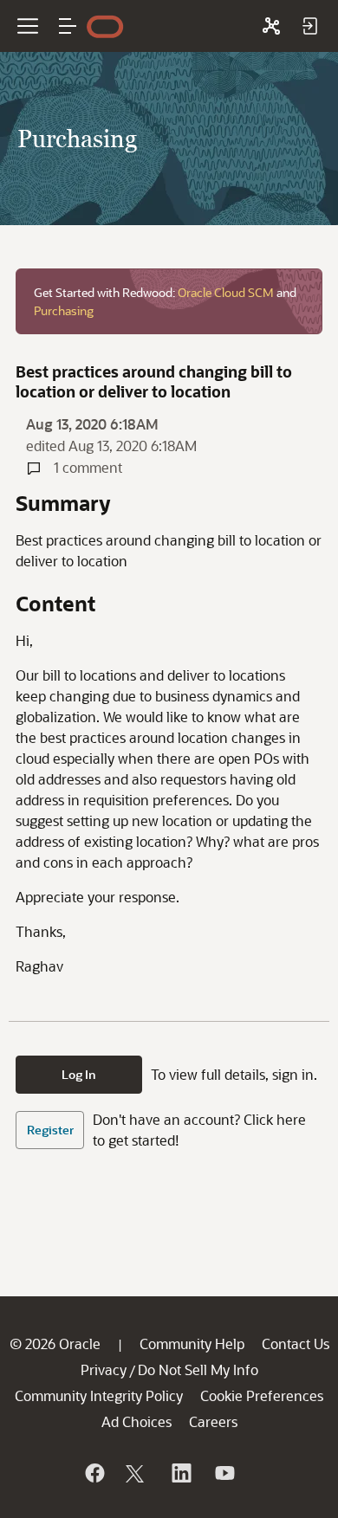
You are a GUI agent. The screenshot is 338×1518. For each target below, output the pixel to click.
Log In (79, 1074)
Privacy (104, 1369)
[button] (68, 26)
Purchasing (64, 310)
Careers (213, 1421)
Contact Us (295, 1343)
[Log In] (309, 26)
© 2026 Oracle (55, 1343)
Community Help (192, 1343)
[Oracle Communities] (271, 26)
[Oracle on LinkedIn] (180, 1473)
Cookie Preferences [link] (261, 1395)
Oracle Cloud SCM (226, 292)
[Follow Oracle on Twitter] (137, 1473)
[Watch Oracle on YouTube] (223, 1473)
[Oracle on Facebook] (93, 1473)
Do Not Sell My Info (198, 1369)
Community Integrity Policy (99, 1395)
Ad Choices (136, 1421)
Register (50, 1129)
